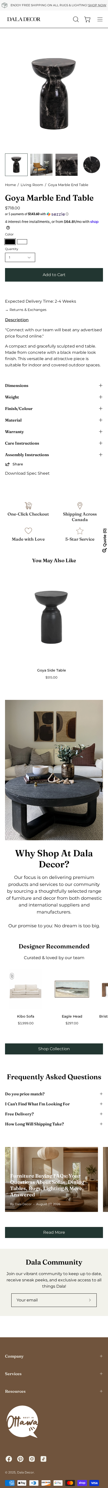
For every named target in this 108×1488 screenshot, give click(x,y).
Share (18, 464)
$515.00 (51, 677)
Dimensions (16, 385)
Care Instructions (22, 443)
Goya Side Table (51, 670)
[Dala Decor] (24, 19)
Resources (15, 1391)
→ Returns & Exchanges (25, 309)
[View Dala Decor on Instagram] (32, 1459)
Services (13, 1373)
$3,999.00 (26, 1023)
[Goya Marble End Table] (16, 164)
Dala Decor (25, 1472)
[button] (54, 214)
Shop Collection (54, 1048)
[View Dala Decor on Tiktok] (43, 1459)
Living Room (32, 185)
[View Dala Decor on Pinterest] (20, 1459)
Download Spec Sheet (27, 473)
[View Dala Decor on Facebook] (9, 1459)
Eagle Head (72, 1016)
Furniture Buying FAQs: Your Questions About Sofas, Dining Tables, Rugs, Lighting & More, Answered (47, 1185)
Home (10, 185)
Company (14, 1356)
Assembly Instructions (27, 454)
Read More (54, 1232)
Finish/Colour (19, 408)
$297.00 (72, 1023)
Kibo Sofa (25, 1016)
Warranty (14, 431)
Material (13, 420)
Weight (12, 396)
